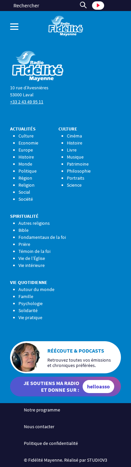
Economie (28, 143)
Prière (24, 244)
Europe (25, 150)
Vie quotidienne (28, 282)
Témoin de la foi (34, 251)
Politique (27, 171)
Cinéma (74, 136)
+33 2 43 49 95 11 (26, 102)
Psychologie (30, 303)
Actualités (23, 129)
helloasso (98, 386)
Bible (23, 230)
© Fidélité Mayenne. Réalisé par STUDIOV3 (65, 460)
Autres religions (34, 223)
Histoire (26, 157)
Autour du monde (36, 289)
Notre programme (42, 410)
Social (24, 192)
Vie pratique (30, 317)
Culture (26, 136)
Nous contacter (39, 427)
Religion (26, 185)
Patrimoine (78, 164)
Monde (25, 164)
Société (25, 199)
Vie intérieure (31, 265)
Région (25, 178)
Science (74, 185)
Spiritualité (24, 216)
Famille (25, 296)
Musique (75, 157)
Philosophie (79, 171)
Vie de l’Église (31, 258)
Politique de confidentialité (51, 443)
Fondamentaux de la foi (42, 237)
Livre (72, 150)
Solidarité (28, 310)
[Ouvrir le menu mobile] (18, 26)
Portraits (75, 178)
